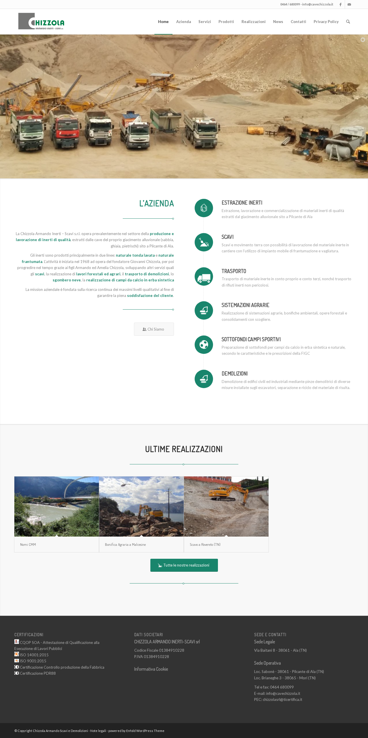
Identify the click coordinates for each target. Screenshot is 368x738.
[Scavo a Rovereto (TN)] (226, 506)
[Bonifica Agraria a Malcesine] (141, 506)
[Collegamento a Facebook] (340, 4)
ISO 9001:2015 (32, 661)
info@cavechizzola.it (317, 4)
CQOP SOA (29, 642)
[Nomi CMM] (56, 506)
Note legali (98, 731)
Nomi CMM (28, 544)
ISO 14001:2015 (34, 655)
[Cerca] (348, 21)
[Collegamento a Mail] (349, 4)
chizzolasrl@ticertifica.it (282, 699)
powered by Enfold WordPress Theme (136, 731)
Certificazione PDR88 (37, 673)
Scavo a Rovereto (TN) (205, 544)
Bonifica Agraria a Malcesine (125, 544)
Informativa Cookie (151, 669)
